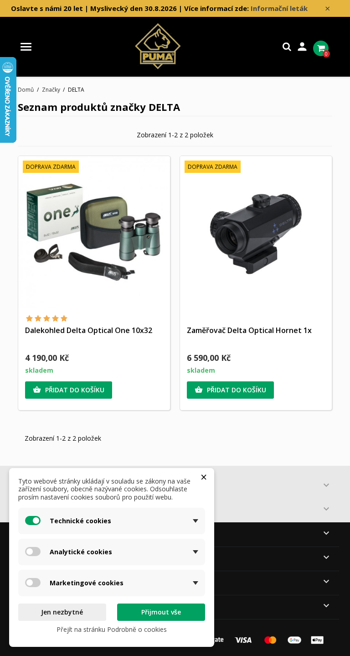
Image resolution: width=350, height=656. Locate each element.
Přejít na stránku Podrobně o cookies (112, 629)
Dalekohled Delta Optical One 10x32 (88, 330)
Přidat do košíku (68, 389)
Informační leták (279, 8)
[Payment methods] (257, 639)
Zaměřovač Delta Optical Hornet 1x (249, 330)
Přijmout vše (161, 612)
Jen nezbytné (62, 612)
